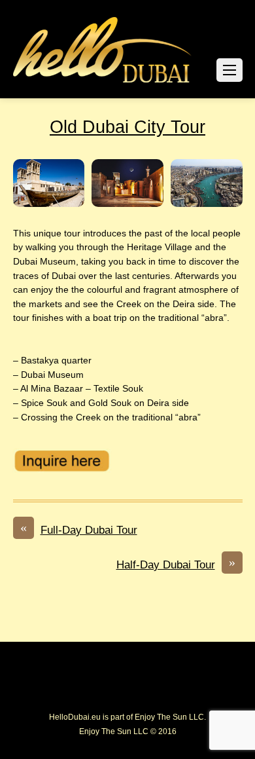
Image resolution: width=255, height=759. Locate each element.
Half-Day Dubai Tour (175, 564)
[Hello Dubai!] (103, 82)
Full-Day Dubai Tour (78, 529)
